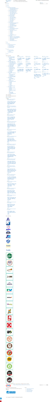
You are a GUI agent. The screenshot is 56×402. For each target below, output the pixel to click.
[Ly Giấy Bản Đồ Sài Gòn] (21, 67)
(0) (42, 2)
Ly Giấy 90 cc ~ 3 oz (45, 64)
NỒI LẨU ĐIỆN (11, 92)
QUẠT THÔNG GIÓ (11, 69)
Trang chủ (7, 3)
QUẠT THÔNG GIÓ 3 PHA (12, 62)
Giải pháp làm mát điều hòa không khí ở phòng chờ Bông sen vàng (11, 125)
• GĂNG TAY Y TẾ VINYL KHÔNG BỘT (14, 36)
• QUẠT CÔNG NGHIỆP (11, 15)
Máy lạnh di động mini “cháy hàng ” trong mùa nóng (11, 184)
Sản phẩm (7, 6)
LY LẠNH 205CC (28, 58)
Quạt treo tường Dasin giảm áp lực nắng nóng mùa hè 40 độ (11, 140)
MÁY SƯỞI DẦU (9, 77)
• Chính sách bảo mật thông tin (12, 44)
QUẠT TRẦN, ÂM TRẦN (12, 76)
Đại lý (7, 42)
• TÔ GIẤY (11, 32)
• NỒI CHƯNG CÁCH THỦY (13, 40)
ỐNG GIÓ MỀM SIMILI (12, 68)
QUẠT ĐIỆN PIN (11, 75)
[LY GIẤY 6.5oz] (36, 56)
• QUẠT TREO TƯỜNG (12, 17)
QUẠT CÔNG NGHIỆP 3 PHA (11, 61)
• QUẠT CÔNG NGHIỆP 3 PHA (12, 10)
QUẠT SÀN (10, 71)
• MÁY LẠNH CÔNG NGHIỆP (11, 7)
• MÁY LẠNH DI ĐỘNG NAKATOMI (14, 8)
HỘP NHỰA (10, 85)
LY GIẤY (10, 84)
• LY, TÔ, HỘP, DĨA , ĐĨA (11, 29)
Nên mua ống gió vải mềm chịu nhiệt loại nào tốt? (11, 198)
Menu (5, 2)
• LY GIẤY (11, 33)
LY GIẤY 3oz (37, 69)
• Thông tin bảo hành (10, 45)
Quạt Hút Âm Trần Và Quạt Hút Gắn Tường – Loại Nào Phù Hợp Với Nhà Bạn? (11, 110)
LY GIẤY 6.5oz (37, 58)
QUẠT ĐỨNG (11, 70)
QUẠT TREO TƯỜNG (12, 67)
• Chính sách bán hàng (11, 47)
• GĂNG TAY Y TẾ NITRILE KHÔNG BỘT (15, 37)
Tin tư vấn (26, 384)
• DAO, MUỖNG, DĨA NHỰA (13, 30)
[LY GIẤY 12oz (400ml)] (20, 56)
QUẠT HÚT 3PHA (11, 65)
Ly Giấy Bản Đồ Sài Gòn (21, 70)
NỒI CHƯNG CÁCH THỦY (12, 93)
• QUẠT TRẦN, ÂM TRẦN (13, 26)
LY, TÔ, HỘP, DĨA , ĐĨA (10, 80)
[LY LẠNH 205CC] (28, 56)
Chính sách (7, 43)
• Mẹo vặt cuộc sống (10, 52)
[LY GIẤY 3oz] (36, 67)
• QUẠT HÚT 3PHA (12, 14)
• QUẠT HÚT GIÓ (12, 16)
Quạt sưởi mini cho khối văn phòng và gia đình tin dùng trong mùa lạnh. (11, 170)
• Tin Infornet (9, 51)
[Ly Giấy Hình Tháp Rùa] (29, 67)
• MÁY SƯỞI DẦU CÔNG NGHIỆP (14, 28)
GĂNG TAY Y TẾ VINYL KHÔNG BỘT (12, 88)
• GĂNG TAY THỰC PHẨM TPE (13, 38)
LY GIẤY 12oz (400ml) (21, 58)
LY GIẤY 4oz (45, 69)
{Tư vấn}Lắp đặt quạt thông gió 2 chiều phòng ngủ (11, 133)
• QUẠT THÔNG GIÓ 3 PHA (13, 11)
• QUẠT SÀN (11, 21)
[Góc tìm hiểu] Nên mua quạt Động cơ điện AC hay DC (11, 118)
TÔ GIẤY (10, 83)
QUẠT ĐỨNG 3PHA (11, 64)
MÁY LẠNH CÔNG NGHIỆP (11, 56)
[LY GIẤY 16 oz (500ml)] (45, 56)
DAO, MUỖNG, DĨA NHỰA (12, 81)
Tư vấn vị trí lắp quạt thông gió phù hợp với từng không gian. (11, 178)
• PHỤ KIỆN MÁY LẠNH (12, 9)
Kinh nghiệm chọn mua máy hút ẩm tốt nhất (11, 212)
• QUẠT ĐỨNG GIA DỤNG (13, 25)
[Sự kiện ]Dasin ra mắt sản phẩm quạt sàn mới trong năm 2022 (11, 148)
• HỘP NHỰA (11, 34)
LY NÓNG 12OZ (20, 64)
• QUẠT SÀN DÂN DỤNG (13, 23)
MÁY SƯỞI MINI (11, 78)
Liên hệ (7, 53)
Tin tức (7, 49)
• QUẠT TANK (11, 18)
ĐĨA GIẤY (10, 82)
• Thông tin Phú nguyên (11, 50)
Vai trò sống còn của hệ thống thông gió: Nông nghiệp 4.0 (11, 102)
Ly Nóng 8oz (37, 64)
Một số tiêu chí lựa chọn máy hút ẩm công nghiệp (11, 205)
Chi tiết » (8, 104)
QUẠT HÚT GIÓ (11, 66)
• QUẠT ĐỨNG (11, 20)
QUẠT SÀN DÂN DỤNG (12, 74)
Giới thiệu (7, 5)
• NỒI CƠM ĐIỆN (12, 39)
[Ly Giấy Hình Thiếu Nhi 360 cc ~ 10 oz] (37, 72)
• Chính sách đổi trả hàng (29, 390)
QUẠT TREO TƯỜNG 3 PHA (12, 63)
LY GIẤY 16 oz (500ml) (46, 58)
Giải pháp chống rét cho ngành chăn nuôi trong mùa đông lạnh (11, 162)
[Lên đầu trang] (1, 401)
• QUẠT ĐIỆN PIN (12, 24)
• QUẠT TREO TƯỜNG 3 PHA (13, 13)
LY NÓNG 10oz (28, 64)
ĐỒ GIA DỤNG (9, 86)
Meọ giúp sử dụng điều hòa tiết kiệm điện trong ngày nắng (11, 191)
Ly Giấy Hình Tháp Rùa (29, 70)
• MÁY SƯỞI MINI (12, 27)
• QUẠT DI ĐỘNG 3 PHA (13, 12)
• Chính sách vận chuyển (11, 46)
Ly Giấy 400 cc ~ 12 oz (46, 74)
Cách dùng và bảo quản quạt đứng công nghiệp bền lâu (11, 155)
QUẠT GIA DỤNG (9, 72)
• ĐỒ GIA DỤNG (10, 35)
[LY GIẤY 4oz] (44, 67)
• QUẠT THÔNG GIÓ (12, 19)
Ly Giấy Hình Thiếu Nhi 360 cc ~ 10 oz (37, 76)
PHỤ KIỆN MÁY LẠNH (12, 59)
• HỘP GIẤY (11, 31)
